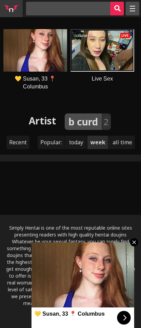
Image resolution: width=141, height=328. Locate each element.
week (97, 142)
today (76, 142)
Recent (18, 142)
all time (122, 142)
